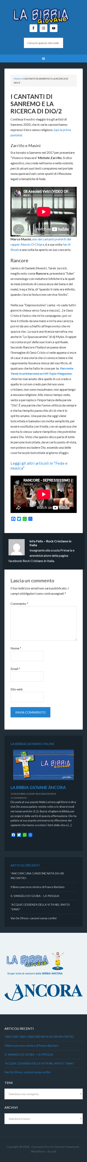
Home (17, 78)
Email (15, 669)
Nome (16, 648)
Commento (19, 603)
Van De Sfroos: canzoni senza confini (33, 918)
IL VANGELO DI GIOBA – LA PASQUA (35, 896)
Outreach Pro (40, 1146)
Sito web (17, 689)
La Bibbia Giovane (43, 14)
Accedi (51, 1151)
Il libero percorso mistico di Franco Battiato (38, 887)
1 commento (19, 797)
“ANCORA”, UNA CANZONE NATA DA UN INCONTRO (39, 1036)
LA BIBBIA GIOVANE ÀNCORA (38, 787)
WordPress (38, 1151)
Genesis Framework (66, 1146)
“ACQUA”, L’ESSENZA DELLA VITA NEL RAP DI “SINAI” (39, 1063)
